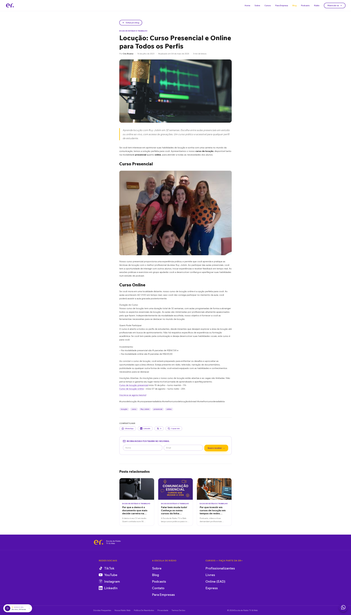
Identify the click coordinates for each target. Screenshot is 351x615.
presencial (158, 409)
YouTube (110, 575)
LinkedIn (146, 428)
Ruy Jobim (145, 409)
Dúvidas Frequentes (102, 610)
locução (124, 409)
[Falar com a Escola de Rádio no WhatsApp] (343, 607)
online (169, 409)
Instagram (112, 581)
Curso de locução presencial (133, 385)
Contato (158, 588)
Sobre (257, 5)
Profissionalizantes (220, 568)
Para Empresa (281, 5)
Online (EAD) (215, 581)
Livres (210, 575)
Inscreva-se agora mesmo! (132, 395)
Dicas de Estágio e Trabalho (133, 31)
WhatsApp (129, 428)
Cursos (267, 5)
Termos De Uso (178, 610)
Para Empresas (163, 594)
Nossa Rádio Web (122, 610)
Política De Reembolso (144, 610)
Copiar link (175, 428)
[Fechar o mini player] (29, 608)
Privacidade (162, 610)
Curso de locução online (131, 388)
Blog (294, 5)
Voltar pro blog (132, 22)
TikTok (109, 568)
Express (212, 588)
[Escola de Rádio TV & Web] (98, 542)
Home (247, 5)
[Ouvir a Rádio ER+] (7, 608)
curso (134, 409)
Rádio (316, 5)
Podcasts (305, 5)
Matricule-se (333, 5)
